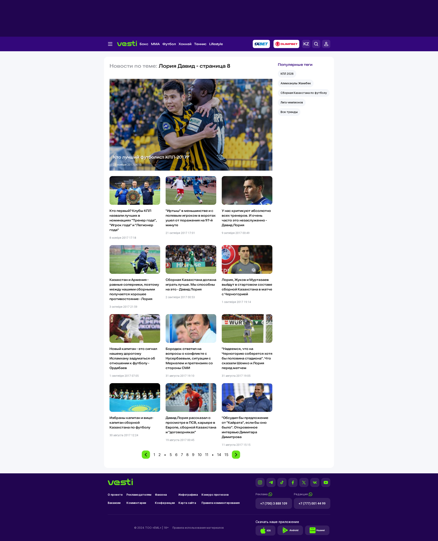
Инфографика (188, 494)
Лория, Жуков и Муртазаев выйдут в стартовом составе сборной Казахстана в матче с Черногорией (247, 287)
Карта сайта (187, 503)
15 (226, 454)
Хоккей (185, 44)
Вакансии (114, 503)
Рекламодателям (138, 494)
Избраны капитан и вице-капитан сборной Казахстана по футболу (131, 422)
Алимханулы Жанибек (296, 83)
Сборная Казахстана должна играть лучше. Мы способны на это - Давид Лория (191, 284)
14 (219, 454)
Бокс (144, 44)
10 (200, 454)
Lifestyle (216, 44)
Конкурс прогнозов (215, 494)
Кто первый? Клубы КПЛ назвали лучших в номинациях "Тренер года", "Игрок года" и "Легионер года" (133, 220)
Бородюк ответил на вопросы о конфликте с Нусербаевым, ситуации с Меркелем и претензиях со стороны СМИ (189, 358)
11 (206, 454)
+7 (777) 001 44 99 (312, 503)
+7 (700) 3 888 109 (273, 503)
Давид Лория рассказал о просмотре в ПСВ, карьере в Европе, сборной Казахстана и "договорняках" (191, 425)
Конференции (165, 503)
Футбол (169, 44)
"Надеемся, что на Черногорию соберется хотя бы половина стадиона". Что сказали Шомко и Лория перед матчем (247, 358)
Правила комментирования (220, 503)
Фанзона (161, 494)
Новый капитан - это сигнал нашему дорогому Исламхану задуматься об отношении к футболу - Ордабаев (133, 358)
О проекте (115, 494)
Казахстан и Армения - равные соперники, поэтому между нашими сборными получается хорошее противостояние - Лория (134, 289)
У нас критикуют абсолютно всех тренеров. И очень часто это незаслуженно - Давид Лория (246, 218)
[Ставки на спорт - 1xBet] (261, 44)
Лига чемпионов (292, 102)
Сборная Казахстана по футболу (304, 93)
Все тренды (289, 112)
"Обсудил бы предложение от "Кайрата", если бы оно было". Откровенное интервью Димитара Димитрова (245, 427)
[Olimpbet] (286, 44)
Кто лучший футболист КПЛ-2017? (151, 157)
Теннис (200, 44)
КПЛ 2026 (287, 73)
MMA (155, 44)
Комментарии (136, 503)
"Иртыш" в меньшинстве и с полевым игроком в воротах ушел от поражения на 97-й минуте (191, 218)
